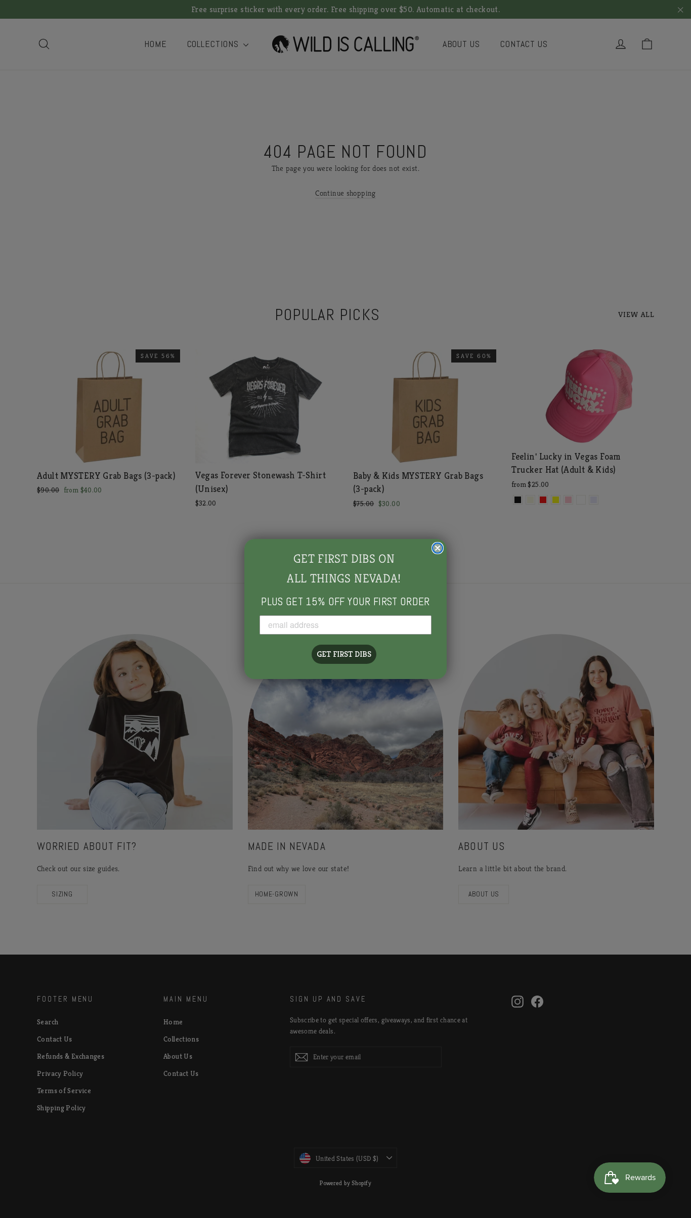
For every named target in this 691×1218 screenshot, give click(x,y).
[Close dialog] (438, 548)
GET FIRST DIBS (344, 654)
